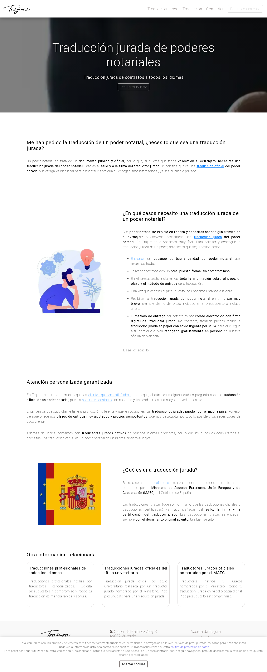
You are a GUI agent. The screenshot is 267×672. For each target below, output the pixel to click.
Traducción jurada (163, 9)
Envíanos (138, 259)
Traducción (192, 9)
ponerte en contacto (97, 400)
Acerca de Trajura (206, 631)
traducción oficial (210, 166)
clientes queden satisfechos (109, 395)
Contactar (215, 9)
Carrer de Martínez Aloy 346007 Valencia (133, 633)
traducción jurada (208, 237)
